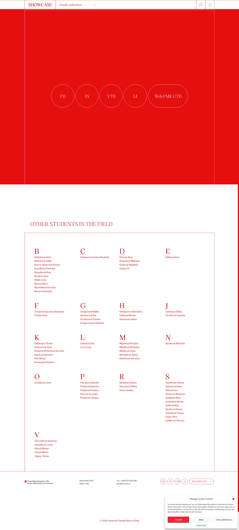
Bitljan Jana (40, 279)
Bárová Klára (41, 283)
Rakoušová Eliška (128, 386)
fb (163, 481)
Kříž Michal (40, 358)
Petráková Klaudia (89, 382)
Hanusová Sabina (128, 319)
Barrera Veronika (43, 291)
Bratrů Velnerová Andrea (47, 264)
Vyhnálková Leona (43, 444)
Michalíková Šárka (128, 354)
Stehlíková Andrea (175, 382)
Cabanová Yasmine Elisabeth (94, 257)
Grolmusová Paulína (90, 319)
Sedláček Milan (173, 397)
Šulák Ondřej (172, 405)
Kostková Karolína (43, 354)
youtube (111, 96)
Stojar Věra (171, 416)
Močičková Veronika (129, 358)
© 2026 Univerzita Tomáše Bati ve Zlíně (119, 520)
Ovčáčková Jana (42, 382)
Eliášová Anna (173, 257)
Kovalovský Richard (44, 362)
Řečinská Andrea (128, 382)
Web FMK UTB (167, 96)
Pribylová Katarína (89, 386)
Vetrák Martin (41, 452)
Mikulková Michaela (129, 347)
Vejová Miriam (41, 448)
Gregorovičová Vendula (92, 323)
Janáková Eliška (174, 311)
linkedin (135, 96)
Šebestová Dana (174, 386)
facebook (62, 96)
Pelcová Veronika (89, 394)
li (185, 481)
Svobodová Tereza (175, 413)
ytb (177, 481)
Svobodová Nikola (174, 401)
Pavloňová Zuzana (89, 397)
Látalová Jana (87, 343)
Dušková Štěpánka (128, 264)
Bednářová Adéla (43, 260)
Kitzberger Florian (43, 343)
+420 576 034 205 (129, 480)
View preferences (224, 520)
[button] (233, 499)
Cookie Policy (201, 525)
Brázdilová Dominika (44, 268)
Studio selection (70, 4)
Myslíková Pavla (127, 350)
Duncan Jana (126, 257)
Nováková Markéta (175, 343)
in (170, 481)
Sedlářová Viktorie (175, 420)
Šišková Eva (171, 390)
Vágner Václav (41, 456)
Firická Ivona (40, 315)
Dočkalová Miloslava (129, 260)
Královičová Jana (43, 347)
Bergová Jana (41, 276)
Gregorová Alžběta (89, 311)
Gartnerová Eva (88, 315)
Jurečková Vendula (175, 315)
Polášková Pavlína (89, 390)
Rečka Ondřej (126, 390)
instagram (87, 96)
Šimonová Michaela (175, 394)
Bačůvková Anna (42, 257)
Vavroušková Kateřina (45, 440)
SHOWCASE (40, 4)
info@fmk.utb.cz (124, 483)
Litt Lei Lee (85, 347)
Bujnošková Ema (42, 272)
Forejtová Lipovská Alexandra (49, 311)
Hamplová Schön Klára (130, 311)
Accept (178, 520)
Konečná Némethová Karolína (49, 350)
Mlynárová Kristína (128, 343)
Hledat (200, 4)
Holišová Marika (127, 315)
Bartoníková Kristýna (45, 287)
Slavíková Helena (174, 409)
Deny (201, 520)
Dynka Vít (124, 268)
